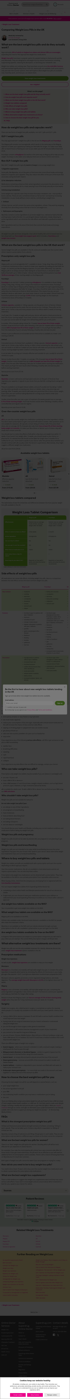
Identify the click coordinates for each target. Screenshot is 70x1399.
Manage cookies (52, 1395)
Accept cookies (17, 1395)
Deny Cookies (35, 1395)
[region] (35, 1388)
